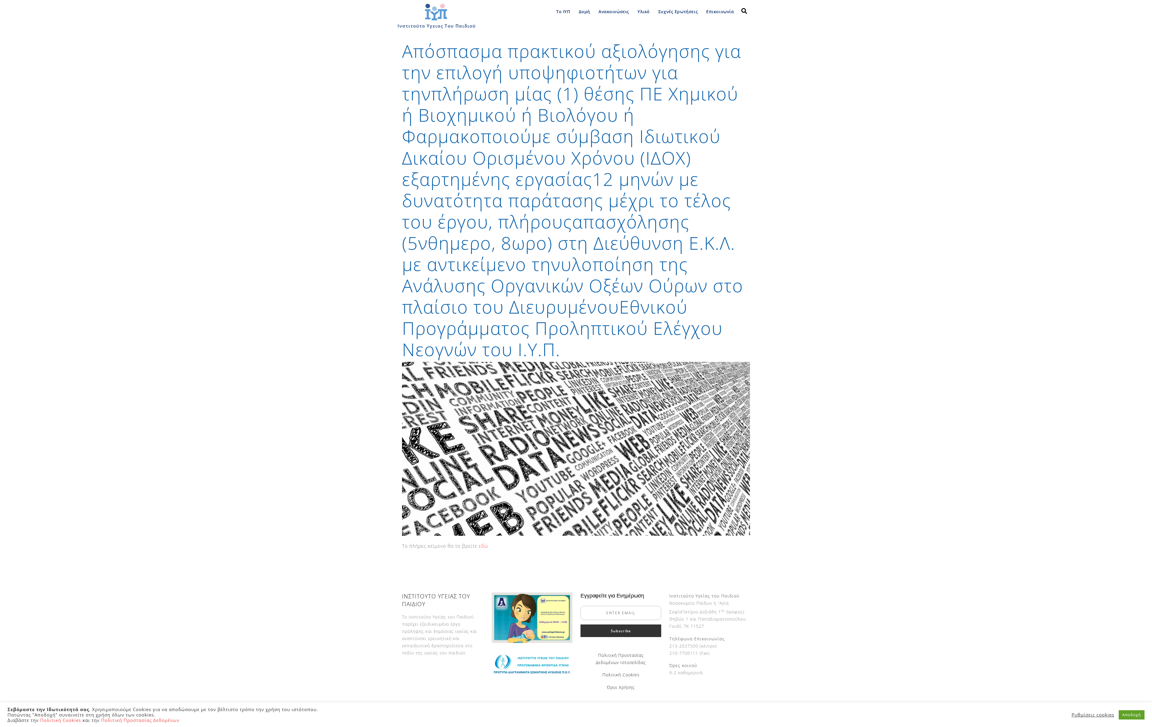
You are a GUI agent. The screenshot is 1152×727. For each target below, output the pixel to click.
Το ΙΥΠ (563, 11)
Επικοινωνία (720, 11)
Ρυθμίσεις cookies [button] (1093, 714)
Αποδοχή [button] (1131, 714)
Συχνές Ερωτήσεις (678, 11)
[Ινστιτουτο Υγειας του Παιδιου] (435, 19)
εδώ (483, 546)
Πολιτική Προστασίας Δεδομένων (140, 720)
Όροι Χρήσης (621, 687)
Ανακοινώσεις (613, 11)
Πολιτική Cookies (621, 675)
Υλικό (644, 11)
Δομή (584, 11)
